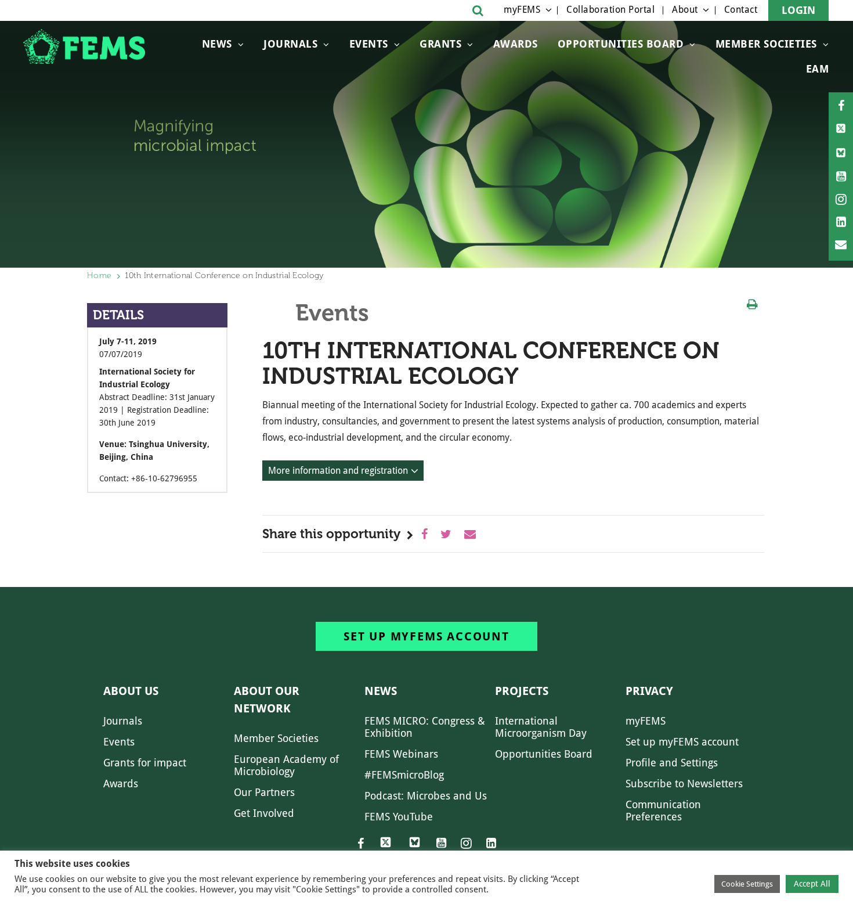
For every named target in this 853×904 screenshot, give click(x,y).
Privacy (649, 691)
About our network (266, 699)
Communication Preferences (663, 810)
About (685, 9)
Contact (741, 9)
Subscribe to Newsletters (684, 783)
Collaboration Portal (610, 9)
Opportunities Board (543, 754)
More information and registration (338, 470)
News (217, 44)
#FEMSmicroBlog (404, 775)
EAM (817, 69)
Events (368, 44)
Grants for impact (144, 763)
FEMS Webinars (401, 754)
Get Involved (264, 813)
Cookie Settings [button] (747, 884)
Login (798, 10)
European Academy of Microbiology (286, 765)
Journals (290, 44)
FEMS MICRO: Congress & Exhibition (424, 727)
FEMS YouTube (398, 817)
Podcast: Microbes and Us (425, 796)
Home (99, 275)
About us (130, 691)
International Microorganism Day (541, 727)
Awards (515, 44)
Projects (521, 691)
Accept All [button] (812, 883)
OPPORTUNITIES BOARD (621, 44)
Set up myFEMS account (426, 636)
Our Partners (264, 792)
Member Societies (766, 44)
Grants (440, 44)
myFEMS (522, 9)
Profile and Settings (672, 763)
